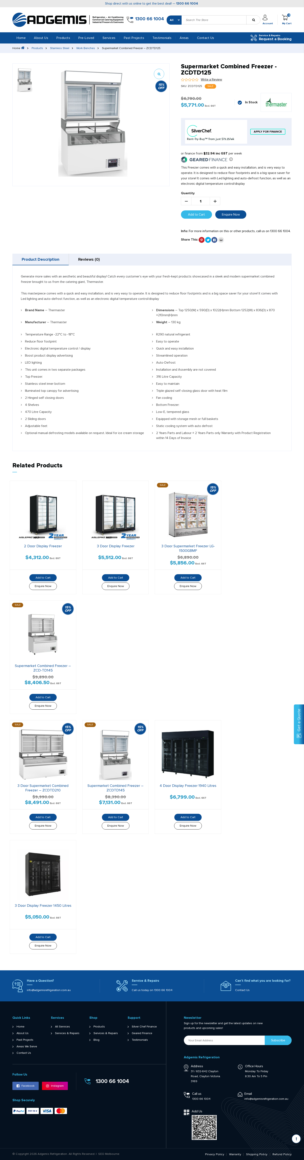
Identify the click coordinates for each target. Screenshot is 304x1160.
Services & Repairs (67, 1033)
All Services (62, 1026)
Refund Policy (282, 1154)
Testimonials (161, 38)
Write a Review (211, 79)
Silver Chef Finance (144, 1026)
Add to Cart (196, 214)
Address (197, 1066)
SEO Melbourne (108, 1154)
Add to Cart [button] (43, 577)
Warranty (235, 1154)
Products (37, 48)
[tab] (40, 259)
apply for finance (268, 131)
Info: (184, 231)
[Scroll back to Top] (296, 1138)
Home (21, 38)
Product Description (40, 259)
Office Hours (254, 1066)
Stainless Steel (59, 48)
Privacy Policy (214, 1154)
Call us (196, 1093)
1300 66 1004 (187, 3)
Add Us (197, 1111)
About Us (41, 38)
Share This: (189, 240)
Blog (96, 1040)
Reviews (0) (89, 259)
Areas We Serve (27, 1046)
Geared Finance (142, 1033)
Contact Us (205, 38)
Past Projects (134, 38)
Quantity (188, 193)
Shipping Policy (257, 1154)
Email (248, 1093)
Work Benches (85, 48)
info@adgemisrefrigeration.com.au (49, 990)
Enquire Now (231, 214)
